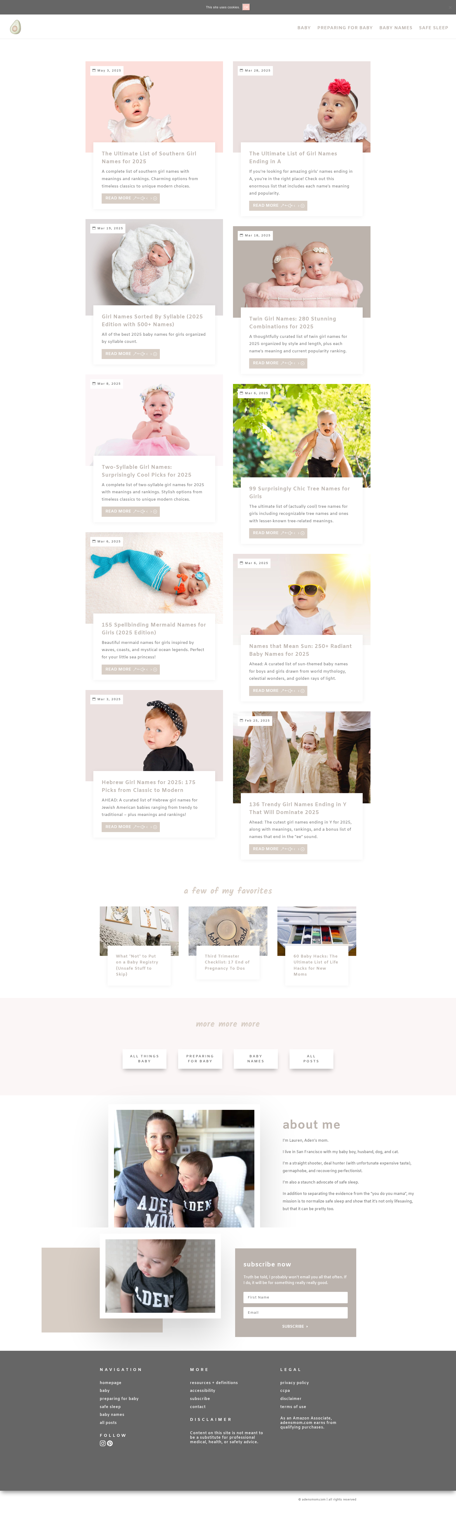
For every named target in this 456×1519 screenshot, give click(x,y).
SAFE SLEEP (433, 28)
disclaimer (291, 1398)
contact (198, 1406)
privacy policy (294, 1382)
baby (105, 1390)
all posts (108, 1422)
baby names (112, 1414)
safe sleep (110, 1406)
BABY (304, 28)
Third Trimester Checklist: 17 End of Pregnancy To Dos (227, 962)
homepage (111, 1382)
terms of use (293, 1406)
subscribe (200, 1398)
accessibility (202, 1390)
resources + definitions (214, 1382)
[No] (450, 7)
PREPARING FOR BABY (345, 28)
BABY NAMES (396, 28)
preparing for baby (119, 1398)
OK (246, 7)
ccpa (285, 1390)
